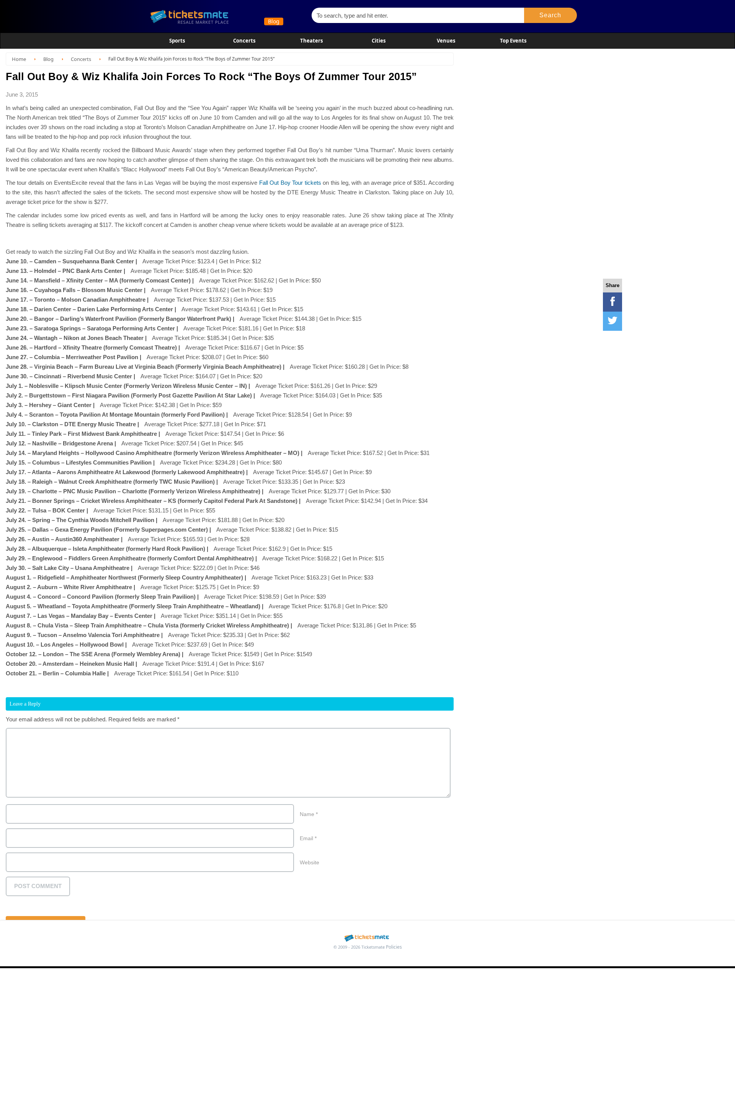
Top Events (513, 40)
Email (308, 838)
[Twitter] (612, 321)
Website (309, 862)
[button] (550, 15)
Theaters (311, 40)
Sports (177, 40)
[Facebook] (612, 302)
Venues (446, 40)
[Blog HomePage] (225, 16)
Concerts (244, 40)
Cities (378, 40)
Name (309, 814)
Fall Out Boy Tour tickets (290, 182)
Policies (394, 947)
